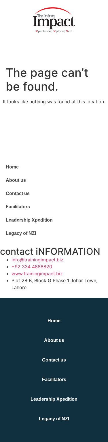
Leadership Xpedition (29, 220)
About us (16, 180)
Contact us (18, 193)
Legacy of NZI (21, 233)
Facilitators (18, 206)
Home (12, 166)
